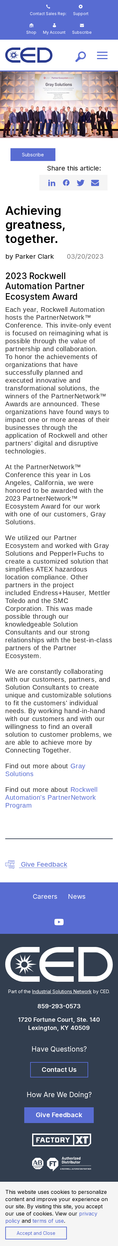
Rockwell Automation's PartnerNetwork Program (51, 797)
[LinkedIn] (52, 183)
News (77, 896)
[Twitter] (81, 183)
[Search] (80, 55)
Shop (31, 32)
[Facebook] (66, 183)
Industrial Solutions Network (62, 991)
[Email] (95, 183)
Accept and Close (36, 1233)
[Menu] (102, 55)
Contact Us (59, 1070)
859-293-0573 (59, 1006)
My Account (54, 32)
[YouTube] (59, 922)
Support (80, 13)
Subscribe (82, 32)
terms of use (48, 1220)
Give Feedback (43, 864)
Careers (45, 896)
